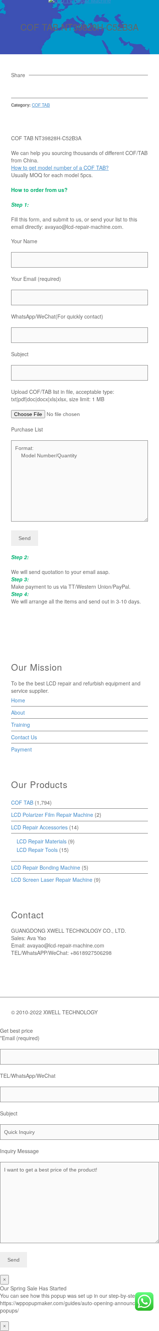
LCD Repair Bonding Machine (45, 867)
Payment (21, 749)
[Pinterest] (45, 86)
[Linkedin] (55, 86)
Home (18, 700)
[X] (25, 86)
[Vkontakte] (65, 86)
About (18, 712)
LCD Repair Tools (37, 849)
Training (20, 724)
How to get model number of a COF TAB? (60, 167)
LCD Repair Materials (42, 841)
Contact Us (24, 737)
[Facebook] (35, 86)
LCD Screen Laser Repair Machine (51, 879)
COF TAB (41, 105)
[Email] (15, 86)
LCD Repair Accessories (39, 827)
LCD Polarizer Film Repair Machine (52, 814)
